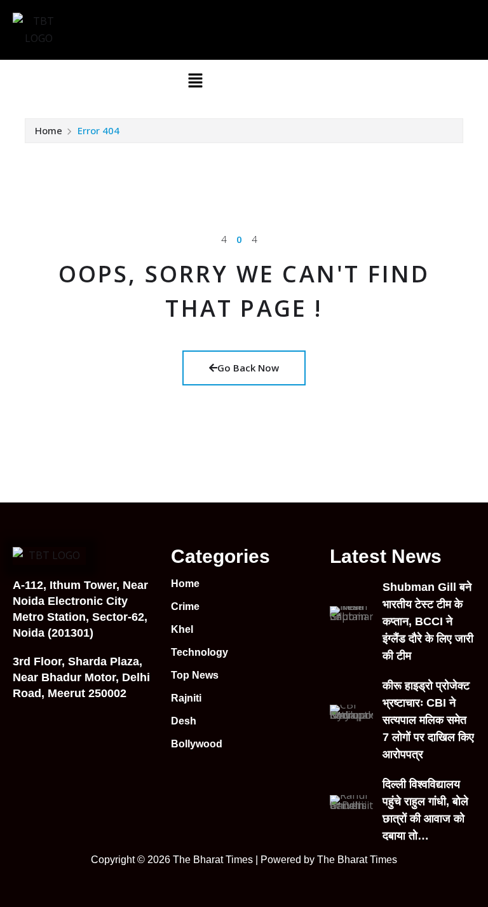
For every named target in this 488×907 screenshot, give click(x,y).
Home (48, 130)
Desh (183, 721)
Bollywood (196, 743)
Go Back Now (248, 367)
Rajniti (186, 698)
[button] (195, 79)
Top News (195, 675)
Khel (182, 629)
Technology (199, 652)
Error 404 (98, 130)
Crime (185, 606)
